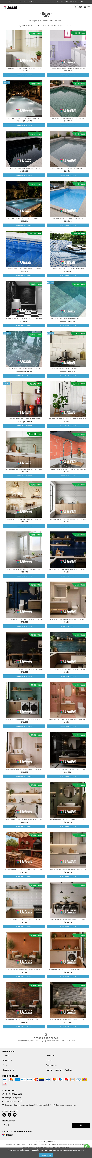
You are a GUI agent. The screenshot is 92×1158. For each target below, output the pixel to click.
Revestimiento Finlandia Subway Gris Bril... (24, 919)
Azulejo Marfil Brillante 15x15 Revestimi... (24, 68)
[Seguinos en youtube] (15, 1115)
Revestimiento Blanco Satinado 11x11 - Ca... (24, 569)
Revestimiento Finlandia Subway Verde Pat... (24, 719)
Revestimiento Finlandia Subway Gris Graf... (68, 1020)
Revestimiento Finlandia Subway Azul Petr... (68, 669)
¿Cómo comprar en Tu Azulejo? (59, 1070)
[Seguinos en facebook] (9, 1115)
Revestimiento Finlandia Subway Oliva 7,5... (67, 819)
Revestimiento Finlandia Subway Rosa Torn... (67, 719)
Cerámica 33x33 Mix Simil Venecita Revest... (68, 268)
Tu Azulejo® (7, 1060)
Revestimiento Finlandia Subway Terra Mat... (67, 970)
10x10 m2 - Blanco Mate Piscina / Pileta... (24, 118)
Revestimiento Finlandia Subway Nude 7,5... (24, 519)
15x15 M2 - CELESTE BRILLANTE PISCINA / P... (68, 218)
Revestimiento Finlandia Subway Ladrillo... (24, 1020)
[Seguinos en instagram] (4, 1115)
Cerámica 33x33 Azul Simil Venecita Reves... (24, 268)
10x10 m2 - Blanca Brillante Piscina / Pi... (24, 218)
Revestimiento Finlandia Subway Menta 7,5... (24, 469)
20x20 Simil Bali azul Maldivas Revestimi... (24, 369)
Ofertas (49, 1060)
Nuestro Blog (8, 1070)
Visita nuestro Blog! (14, 1101)
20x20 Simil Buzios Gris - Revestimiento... (67, 168)
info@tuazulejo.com (13, 1097)
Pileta (4, 1065)
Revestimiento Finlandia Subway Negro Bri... (67, 769)
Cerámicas (50, 1055)
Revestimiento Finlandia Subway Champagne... (68, 869)
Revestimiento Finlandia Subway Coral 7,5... (68, 469)
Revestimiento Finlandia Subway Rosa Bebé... (24, 769)
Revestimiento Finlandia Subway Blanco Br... (24, 819)
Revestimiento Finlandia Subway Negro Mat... (24, 669)
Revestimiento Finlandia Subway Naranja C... (24, 970)
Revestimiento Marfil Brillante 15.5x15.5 (68, 369)
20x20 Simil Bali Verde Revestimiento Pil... (68, 318)
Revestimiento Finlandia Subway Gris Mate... (68, 519)
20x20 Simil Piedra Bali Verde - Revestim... (68, 118)
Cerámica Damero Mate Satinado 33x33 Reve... (24, 318)
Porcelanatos (51, 1065)
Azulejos (5, 1055)
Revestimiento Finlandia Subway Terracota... (24, 869)
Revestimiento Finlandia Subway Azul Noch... (67, 569)
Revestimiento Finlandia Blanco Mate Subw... (68, 419)
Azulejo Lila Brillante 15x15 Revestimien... (68, 68)
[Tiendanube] (46, 1142)
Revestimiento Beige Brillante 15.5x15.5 (24, 419)
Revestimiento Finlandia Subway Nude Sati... (68, 619)
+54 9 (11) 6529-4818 (13, 1094)
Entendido (46, 1155)
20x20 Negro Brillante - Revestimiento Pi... (24, 168)
